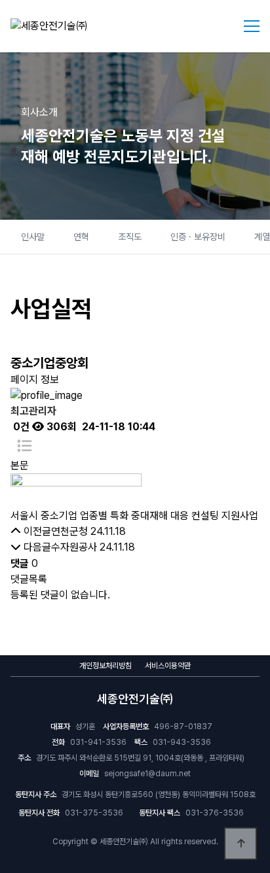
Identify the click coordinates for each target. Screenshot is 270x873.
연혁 (81, 236)
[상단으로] (240, 843)
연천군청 (69, 531)
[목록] (24, 446)
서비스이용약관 (168, 665)
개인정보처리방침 (105, 665)
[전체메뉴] (252, 26)
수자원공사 (74, 547)
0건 (19, 426)
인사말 (33, 236)
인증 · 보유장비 (197, 236)
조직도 (130, 236)
